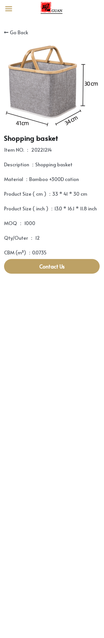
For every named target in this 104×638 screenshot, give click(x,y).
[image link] (52, 8)
